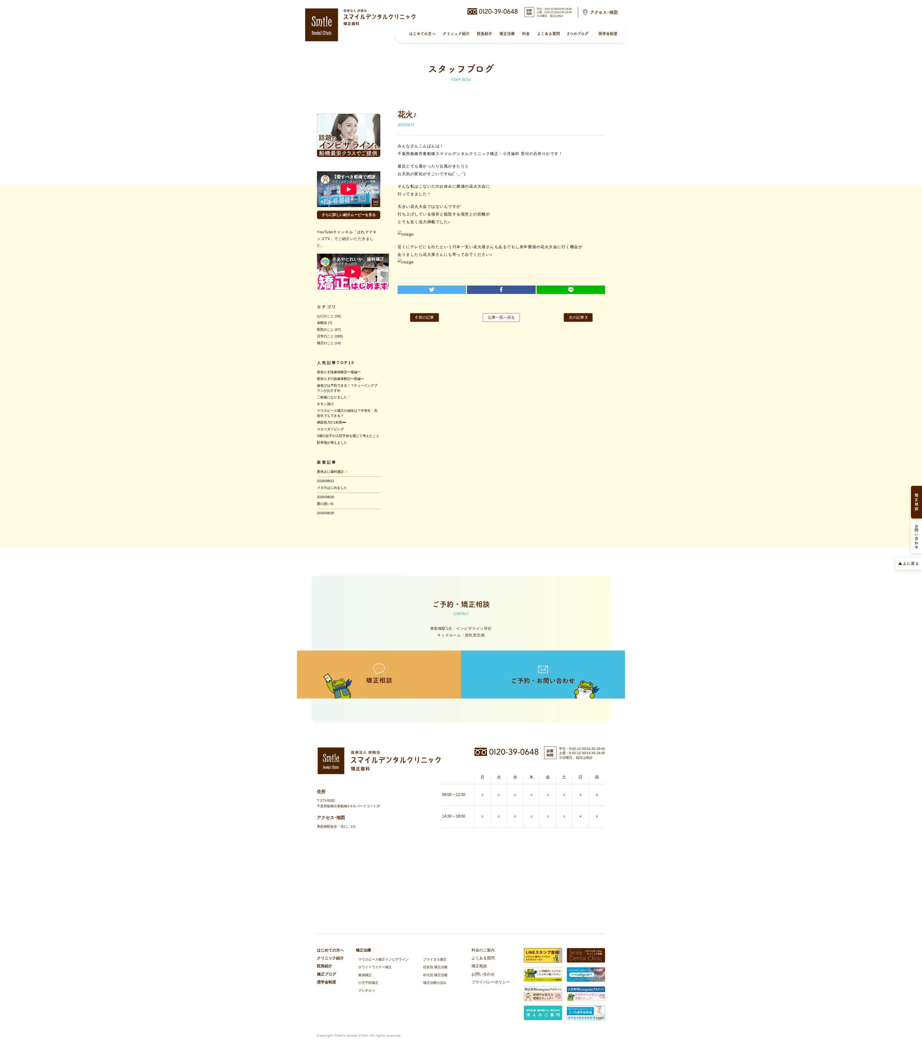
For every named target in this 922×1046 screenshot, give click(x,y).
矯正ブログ (326, 974)
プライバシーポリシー (491, 982)
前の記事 (426, 317)
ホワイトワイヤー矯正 (375, 967)
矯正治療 (507, 34)
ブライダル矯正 (435, 959)
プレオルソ (366, 990)
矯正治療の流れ (435, 983)
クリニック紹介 (456, 34)
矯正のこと (325, 343)
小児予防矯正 (368, 983)
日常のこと (325, 336)
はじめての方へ (422, 34)
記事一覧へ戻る (501, 317)
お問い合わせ (483, 974)
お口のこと (325, 316)
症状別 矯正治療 (435, 967)
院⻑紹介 (484, 34)
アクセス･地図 (604, 12)
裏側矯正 (365, 975)
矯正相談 (479, 966)
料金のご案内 (483, 950)
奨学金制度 (608, 34)
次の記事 (577, 317)
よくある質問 (548, 34)
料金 (526, 34)
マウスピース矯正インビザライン (383, 959)
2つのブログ (577, 34)
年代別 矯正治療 (435, 975)
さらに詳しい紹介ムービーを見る (349, 215)
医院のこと (325, 329)
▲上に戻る (908, 563)
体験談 (322, 323)
